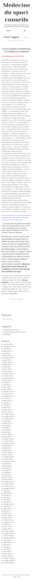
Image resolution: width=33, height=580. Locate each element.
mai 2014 (6, 470)
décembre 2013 (7, 481)
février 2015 (7, 452)
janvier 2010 (7, 556)
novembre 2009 (8, 560)
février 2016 (7, 434)
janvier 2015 (7, 454)
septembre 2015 (8, 443)
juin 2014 (6, 468)
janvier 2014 (7, 479)
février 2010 (7, 554)
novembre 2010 (8, 533)
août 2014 (6, 463)
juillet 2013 (6, 493)
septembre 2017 (8, 396)
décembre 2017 (7, 391)
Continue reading (16, 299)
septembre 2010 (8, 538)
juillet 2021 (6, 351)
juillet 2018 (6, 380)
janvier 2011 (6, 529)
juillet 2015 (6, 445)
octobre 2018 (7, 376)
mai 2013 (5, 497)
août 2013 (6, 491)
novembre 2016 (7, 416)
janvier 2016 (7, 436)
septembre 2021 (8, 346)
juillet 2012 (6, 508)
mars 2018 (6, 387)
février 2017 (7, 409)
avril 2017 (6, 405)
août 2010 (6, 540)
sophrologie (7, 334)
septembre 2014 (8, 461)
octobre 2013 (7, 486)
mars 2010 (6, 551)
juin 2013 (6, 495)
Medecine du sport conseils (16, 12)
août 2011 (6, 524)
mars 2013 (6, 502)
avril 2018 (6, 385)
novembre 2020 (8, 358)
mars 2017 (6, 407)
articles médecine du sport (11, 330)
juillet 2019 (6, 364)
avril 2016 (6, 430)
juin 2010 (6, 545)
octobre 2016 (7, 418)
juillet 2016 (6, 423)
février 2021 (7, 355)
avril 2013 (6, 499)
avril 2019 (6, 367)
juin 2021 (6, 353)
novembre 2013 (7, 484)
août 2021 (6, 349)
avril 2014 (6, 473)
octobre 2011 (7, 520)
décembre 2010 (8, 531)
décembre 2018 (7, 373)
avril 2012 (6, 513)
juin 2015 (6, 448)
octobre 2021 (7, 344)
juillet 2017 (6, 400)
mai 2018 (6, 382)
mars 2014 (6, 475)
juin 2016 (6, 425)
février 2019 (7, 369)
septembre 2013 (8, 488)
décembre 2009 (8, 558)
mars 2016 (6, 432)
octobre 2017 (7, 394)
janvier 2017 (7, 412)
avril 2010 (6, 549)
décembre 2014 (7, 457)
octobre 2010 (7, 536)
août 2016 (6, 421)
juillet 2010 (6, 542)
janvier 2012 (7, 518)
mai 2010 (6, 547)
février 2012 (7, 515)
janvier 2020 (7, 362)
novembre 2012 (7, 504)
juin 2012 (6, 511)
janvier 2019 (7, 371)
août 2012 (6, 506)
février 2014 (7, 477)
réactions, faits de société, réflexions (14, 332)
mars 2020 (6, 360)
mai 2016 (6, 427)
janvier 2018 (7, 389)
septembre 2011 (8, 522)
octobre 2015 (7, 441)
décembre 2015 (8, 439)
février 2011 (6, 526)
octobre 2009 (7, 563)
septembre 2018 (8, 378)
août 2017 (6, 398)
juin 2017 (6, 403)
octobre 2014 (7, 459)
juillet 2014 (6, 466)
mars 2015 (6, 450)
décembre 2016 (7, 414)
